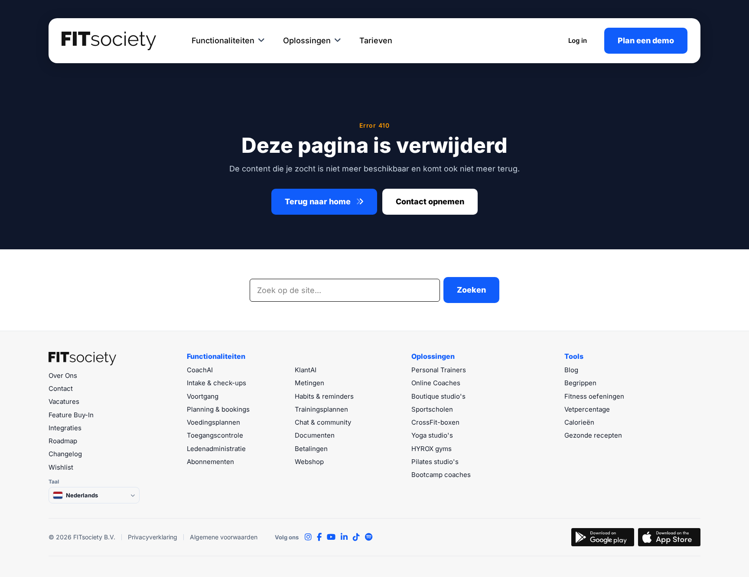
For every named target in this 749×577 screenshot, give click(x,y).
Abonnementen (210, 462)
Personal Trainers (438, 370)
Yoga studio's (432, 435)
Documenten (315, 435)
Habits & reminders (324, 396)
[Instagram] (308, 537)
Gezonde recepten (593, 435)
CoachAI (200, 370)
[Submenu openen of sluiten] (261, 41)
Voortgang (202, 396)
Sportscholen (432, 409)
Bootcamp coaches (441, 475)
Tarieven (375, 40)
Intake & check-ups (216, 383)
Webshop (309, 462)
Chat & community (323, 422)
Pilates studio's (435, 462)
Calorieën (579, 422)
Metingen (309, 383)
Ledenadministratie (216, 449)
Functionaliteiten (223, 40)
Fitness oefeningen (594, 396)
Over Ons (63, 375)
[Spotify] (368, 537)
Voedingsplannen (213, 422)
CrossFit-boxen (435, 422)
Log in (577, 40)
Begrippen (580, 383)
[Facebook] (319, 537)
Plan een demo (646, 40)
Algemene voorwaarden (223, 537)
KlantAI (305, 370)
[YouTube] (331, 537)
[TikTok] (356, 537)
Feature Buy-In (71, 415)
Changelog (65, 454)
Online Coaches (435, 383)
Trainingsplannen (321, 409)
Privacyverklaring (152, 537)
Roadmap (63, 441)
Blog (571, 370)
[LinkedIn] (344, 537)
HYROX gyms (431, 449)
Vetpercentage (587, 409)
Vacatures (64, 401)
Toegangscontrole (215, 435)
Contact (61, 388)
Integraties (65, 428)
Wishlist (61, 467)
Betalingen (311, 449)
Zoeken (471, 289)
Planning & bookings (218, 409)
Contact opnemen (430, 201)
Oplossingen (307, 40)
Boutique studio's (438, 396)
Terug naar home (318, 201)
